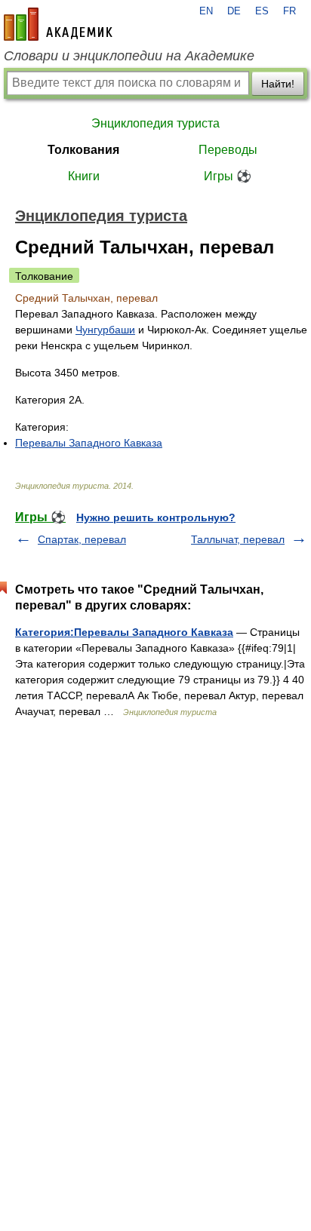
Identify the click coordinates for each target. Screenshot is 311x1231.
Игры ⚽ (227, 176)
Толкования (83, 149)
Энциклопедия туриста (155, 123)
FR (289, 11)
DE (234, 11)
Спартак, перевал (82, 539)
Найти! (277, 84)
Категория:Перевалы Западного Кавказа (124, 632)
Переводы (228, 149)
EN (206, 11)
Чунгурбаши (105, 330)
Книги (84, 176)
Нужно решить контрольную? (156, 517)
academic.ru (58, 24)
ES (262, 11)
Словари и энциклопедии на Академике (129, 55)
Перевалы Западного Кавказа (88, 443)
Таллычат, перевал (238, 539)
